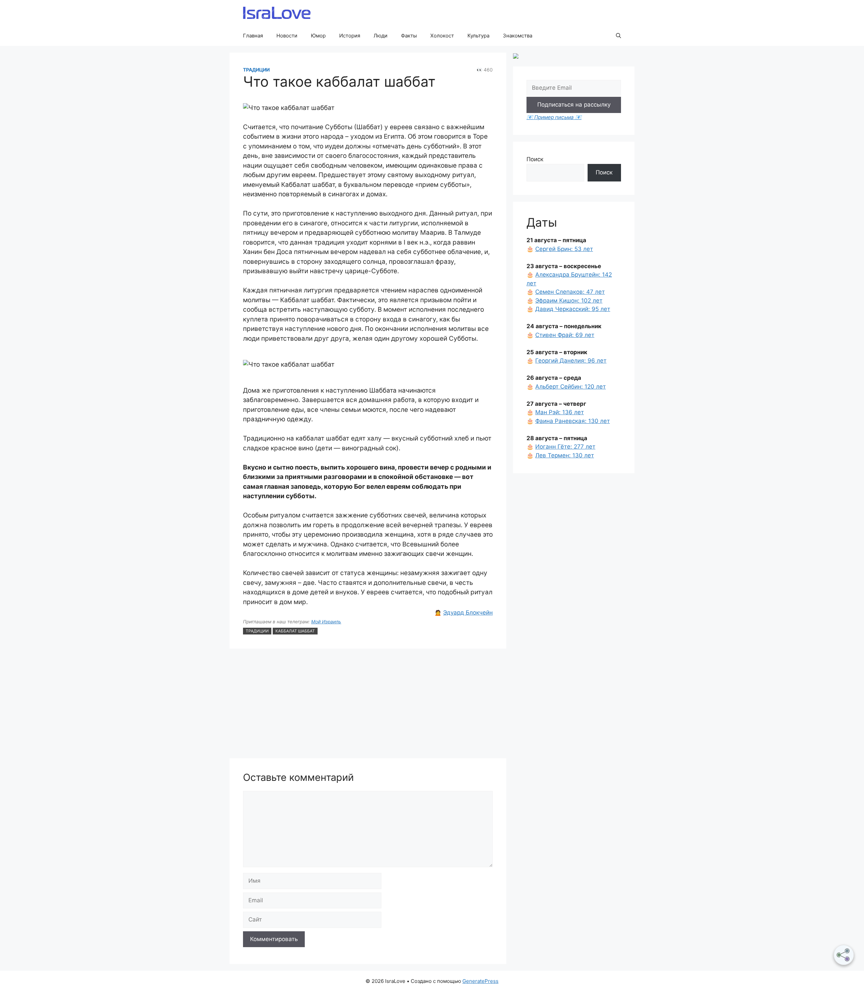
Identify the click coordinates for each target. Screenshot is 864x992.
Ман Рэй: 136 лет (559, 412)
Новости (286, 35)
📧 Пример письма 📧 (554, 117)
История (349, 35)
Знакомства (517, 35)
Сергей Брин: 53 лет (564, 249)
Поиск (534, 159)
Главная (253, 35)
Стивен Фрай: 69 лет (564, 335)
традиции (257, 630)
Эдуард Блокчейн (468, 612)
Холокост (442, 35)
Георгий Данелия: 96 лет (570, 360)
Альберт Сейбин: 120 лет (570, 386)
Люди (380, 35)
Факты (409, 35)
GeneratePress (480, 981)
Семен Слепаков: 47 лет (570, 291)
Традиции (256, 70)
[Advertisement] (368, 704)
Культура (478, 35)
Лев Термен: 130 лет (564, 455)
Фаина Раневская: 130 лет (572, 421)
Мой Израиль (326, 621)
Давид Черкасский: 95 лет (572, 309)
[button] (618, 36)
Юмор (318, 35)
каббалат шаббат (295, 630)
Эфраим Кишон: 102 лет (568, 300)
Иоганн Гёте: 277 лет (565, 446)
